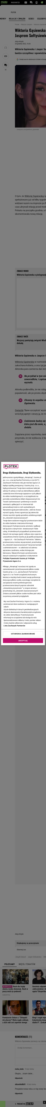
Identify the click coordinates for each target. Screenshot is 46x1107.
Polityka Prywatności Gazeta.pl (15, 558)
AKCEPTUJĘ (23, 641)
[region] (23, 553)
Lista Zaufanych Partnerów (14, 626)
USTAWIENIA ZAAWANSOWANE (23, 634)
